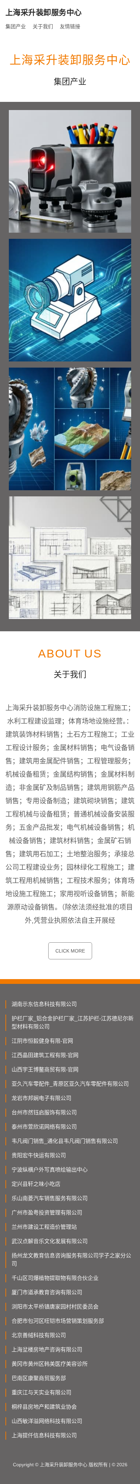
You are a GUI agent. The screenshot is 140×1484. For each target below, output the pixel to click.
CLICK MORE (70, 951)
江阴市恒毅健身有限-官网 (42, 1041)
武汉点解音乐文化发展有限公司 (50, 1241)
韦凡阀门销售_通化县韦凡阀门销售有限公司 (65, 1141)
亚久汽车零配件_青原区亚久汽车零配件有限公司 (70, 1084)
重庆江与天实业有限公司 (41, 1392)
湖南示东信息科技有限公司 (44, 1004)
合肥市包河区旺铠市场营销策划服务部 (58, 1321)
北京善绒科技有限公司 (39, 1335)
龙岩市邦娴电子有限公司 (41, 1098)
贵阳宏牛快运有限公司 (39, 1155)
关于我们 (43, 26)
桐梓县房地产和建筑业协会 (44, 1407)
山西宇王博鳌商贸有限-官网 (45, 1069)
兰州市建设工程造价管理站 (44, 1227)
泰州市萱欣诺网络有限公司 (44, 1127)
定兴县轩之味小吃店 (36, 1184)
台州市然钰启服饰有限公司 (44, 1112)
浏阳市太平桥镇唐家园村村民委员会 (55, 1307)
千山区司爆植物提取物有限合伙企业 (55, 1278)
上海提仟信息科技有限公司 (44, 1435)
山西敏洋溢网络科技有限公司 (47, 1421)
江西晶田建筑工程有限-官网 (45, 1055)
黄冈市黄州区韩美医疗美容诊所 (50, 1364)
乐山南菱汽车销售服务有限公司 (50, 1198)
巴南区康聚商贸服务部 (39, 1378)
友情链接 (70, 26)
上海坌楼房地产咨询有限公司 (47, 1349)
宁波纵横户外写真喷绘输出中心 (50, 1170)
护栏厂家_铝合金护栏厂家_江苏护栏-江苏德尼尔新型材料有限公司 (73, 1023)
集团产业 (15, 26)
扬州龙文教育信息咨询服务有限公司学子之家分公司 (71, 1260)
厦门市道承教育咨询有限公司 (47, 1292)
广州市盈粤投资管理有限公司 (47, 1213)
